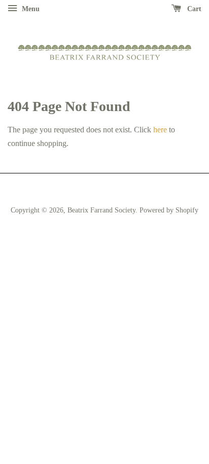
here (160, 129)
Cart (193, 9)
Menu (30, 9)
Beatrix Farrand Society (101, 210)
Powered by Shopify (169, 210)
